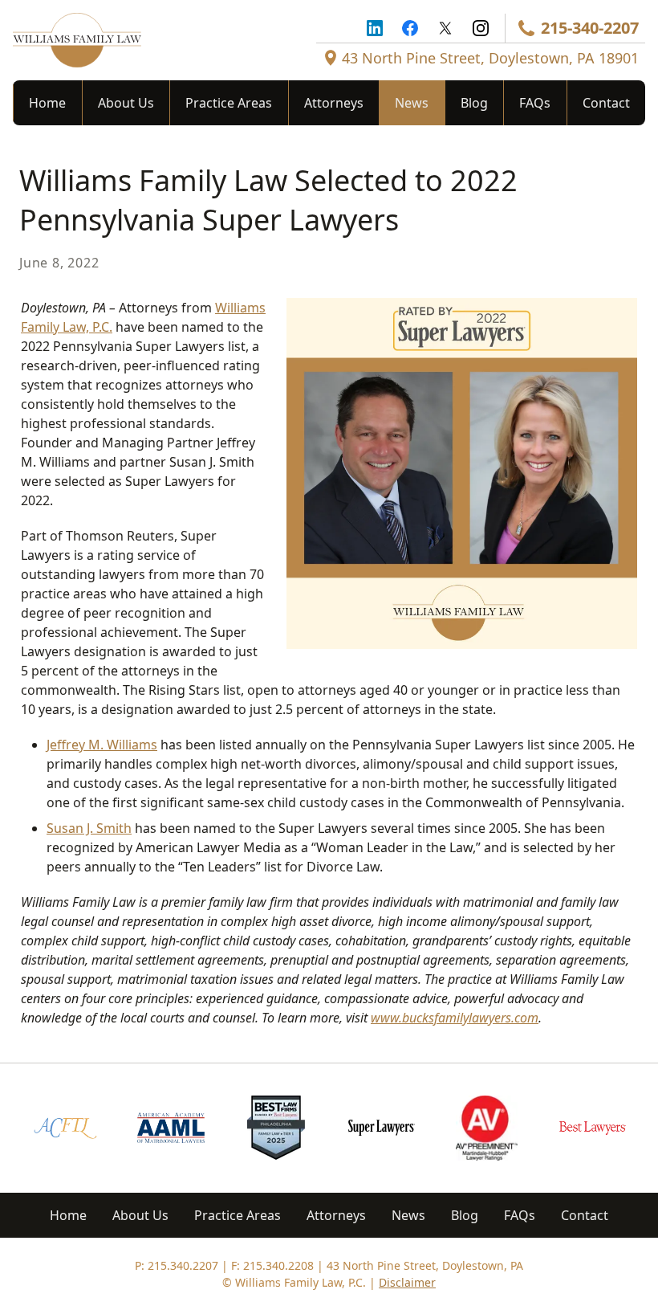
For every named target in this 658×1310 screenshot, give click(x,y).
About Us (126, 103)
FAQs (534, 103)
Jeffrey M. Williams (102, 744)
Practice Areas (228, 103)
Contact (606, 103)
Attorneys (334, 103)
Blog (474, 103)
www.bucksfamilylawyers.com (454, 1017)
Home (47, 103)
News (412, 103)
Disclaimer (407, 1282)
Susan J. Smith (89, 828)
